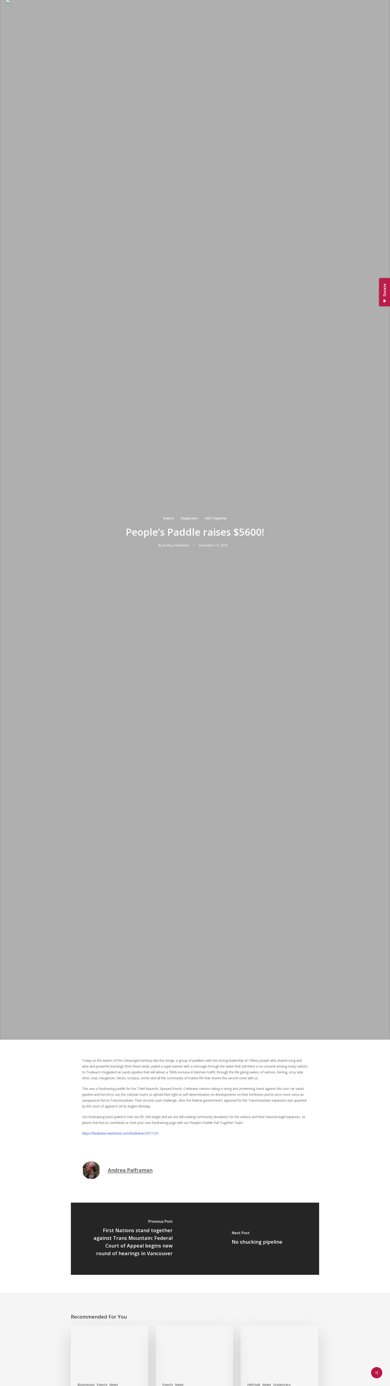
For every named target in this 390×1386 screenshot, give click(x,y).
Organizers (189, 518)
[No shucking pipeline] (257, 1239)
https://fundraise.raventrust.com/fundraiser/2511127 (120, 1133)
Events (168, 518)
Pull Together (216, 518)
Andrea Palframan (176, 545)
